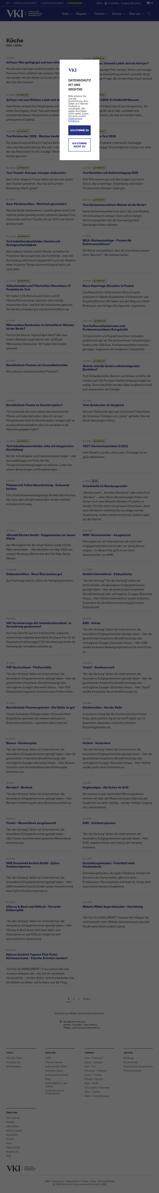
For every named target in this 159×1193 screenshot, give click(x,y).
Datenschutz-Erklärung (75, 120)
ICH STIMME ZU (79, 130)
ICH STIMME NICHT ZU (79, 145)
